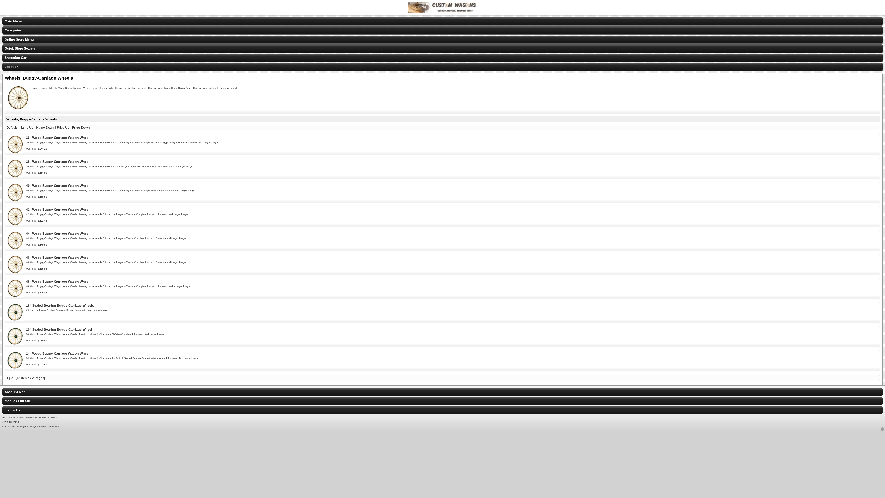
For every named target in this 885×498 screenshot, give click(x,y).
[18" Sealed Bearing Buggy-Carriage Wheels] (15, 320)
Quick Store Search (20, 48)
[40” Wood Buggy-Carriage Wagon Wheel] (15, 200)
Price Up (63, 127)
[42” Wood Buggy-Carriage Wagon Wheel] (15, 224)
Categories (13, 30)
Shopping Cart (16, 57)
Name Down (45, 127)
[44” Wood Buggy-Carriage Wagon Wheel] (15, 248)
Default (11, 127)
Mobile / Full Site (18, 401)
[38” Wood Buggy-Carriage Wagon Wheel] (15, 176)
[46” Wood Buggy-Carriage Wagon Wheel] (15, 272)
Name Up (26, 127)
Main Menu (13, 21)
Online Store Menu (19, 39)
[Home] (442, 12)
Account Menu (16, 392)
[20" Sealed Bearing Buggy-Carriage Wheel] (15, 344)
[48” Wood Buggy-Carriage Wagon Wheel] (15, 296)
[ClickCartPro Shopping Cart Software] (882, 430)
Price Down (81, 127)
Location (12, 66)
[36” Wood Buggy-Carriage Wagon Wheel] (15, 152)
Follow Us (12, 410)
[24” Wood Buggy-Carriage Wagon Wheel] (15, 368)
